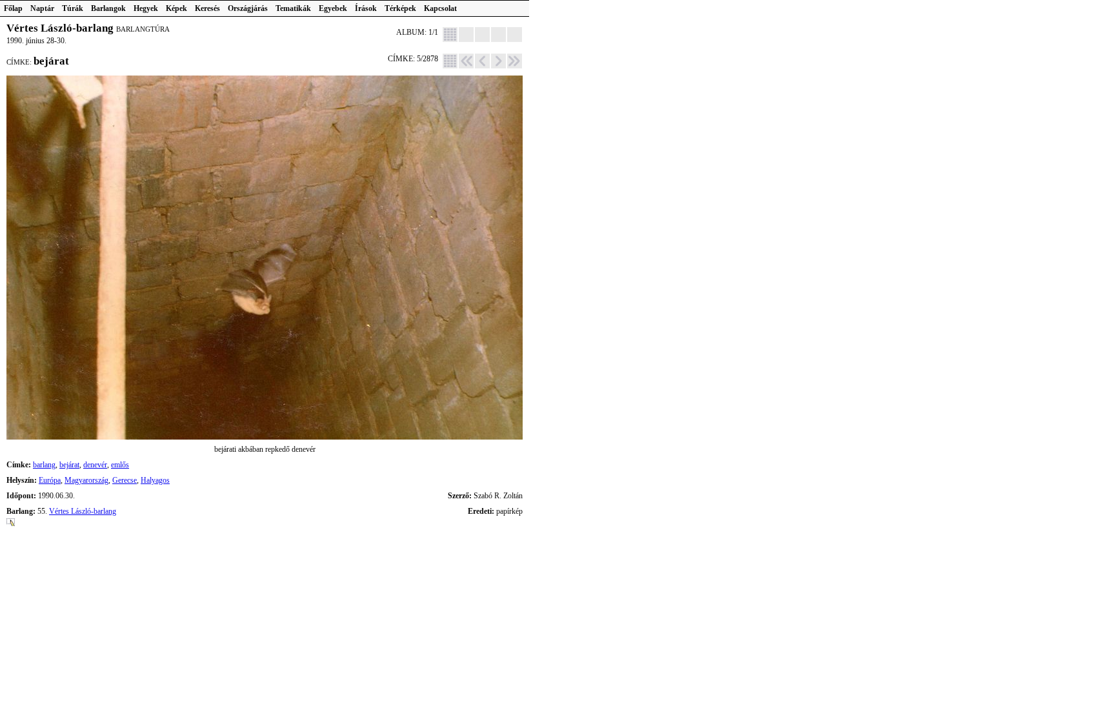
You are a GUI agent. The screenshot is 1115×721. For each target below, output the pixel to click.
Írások (366, 8)
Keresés (207, 8)
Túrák (72, 8)
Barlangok (108, 8)
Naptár (42, 8)
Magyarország (86, 480)
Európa (50, 480)
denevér (95, 464)
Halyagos (155, 480)
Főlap (13, 8)
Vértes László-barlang (82, 511)
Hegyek (146, 8)
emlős (120, 464)
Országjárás (248, 8)
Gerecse (124, 480)
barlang (44, 464)
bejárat (69, 464)
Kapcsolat (440, 8)
